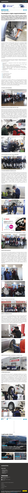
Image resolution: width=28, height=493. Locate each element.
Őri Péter (2, 11)
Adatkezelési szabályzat (14, 492)
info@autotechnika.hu (5, 470)
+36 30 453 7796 (4, 473)
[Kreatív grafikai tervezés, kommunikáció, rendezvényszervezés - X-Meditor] (5, 489)
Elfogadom (24, 490)
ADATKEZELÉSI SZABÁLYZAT (4, 486)
